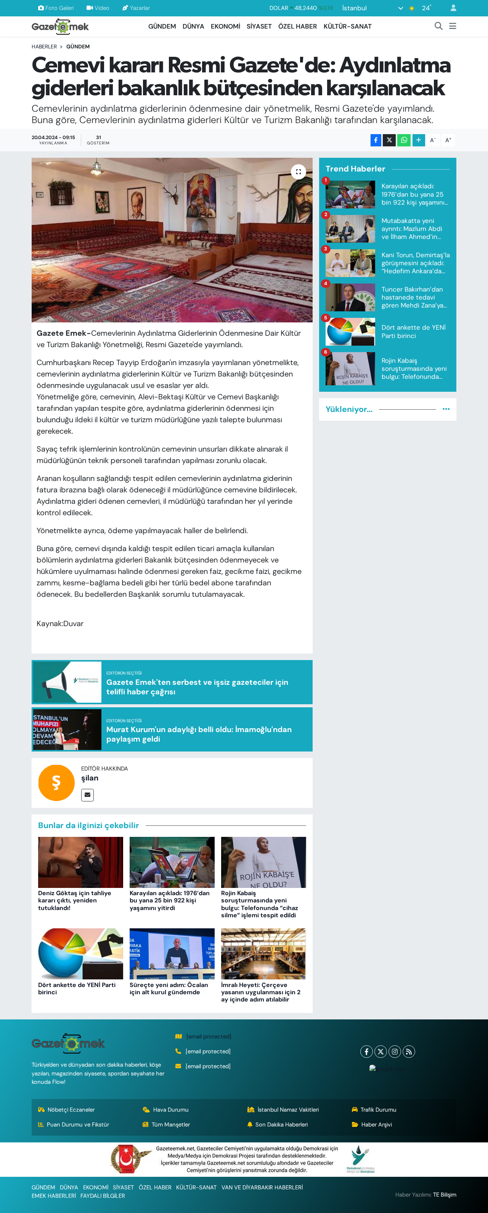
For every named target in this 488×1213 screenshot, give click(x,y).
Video (102, 8)
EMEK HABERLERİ (54, 1196)
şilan (89, 778)
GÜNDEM (162, 26)
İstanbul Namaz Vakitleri (288, 1110)
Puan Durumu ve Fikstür (78, 1124)
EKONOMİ (225, 26)
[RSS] (409, 1051)
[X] (380, 1051)
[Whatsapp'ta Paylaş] (404, 140)
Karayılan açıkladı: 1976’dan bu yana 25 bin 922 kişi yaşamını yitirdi (170, 900)
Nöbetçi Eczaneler (71, 1110)
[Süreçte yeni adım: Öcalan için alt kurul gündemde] (172, 953)
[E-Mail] (87, 795)
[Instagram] (394, 1051)
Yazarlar (140, 8)
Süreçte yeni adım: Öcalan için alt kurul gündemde (169, 988)
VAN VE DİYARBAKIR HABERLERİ (262, 1187)
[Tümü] (446, 409)
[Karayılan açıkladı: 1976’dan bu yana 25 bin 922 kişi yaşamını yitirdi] (172, 861)
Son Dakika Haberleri (281, 1124)
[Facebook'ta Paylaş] (376, 140)
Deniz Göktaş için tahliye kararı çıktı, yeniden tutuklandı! (74, 900)
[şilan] (56, 782)
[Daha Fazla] (419, 140)
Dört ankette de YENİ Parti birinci (77, 988)
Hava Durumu (171, 1110)
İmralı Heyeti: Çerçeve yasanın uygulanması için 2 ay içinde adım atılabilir (260, 992)
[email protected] (208, 1036)
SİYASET (259, 26)
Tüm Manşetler (171, 1124)
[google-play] (388, 1068)
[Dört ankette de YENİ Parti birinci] (80, 953)
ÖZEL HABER (297, 26)
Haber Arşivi (376, 1124)
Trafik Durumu (378, 1110)
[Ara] (439, 27)
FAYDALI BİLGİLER (102, 1196)
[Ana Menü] (452, 27)
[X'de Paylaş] (389, 140)
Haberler (44, 46)
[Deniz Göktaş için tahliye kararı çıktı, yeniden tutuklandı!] (80, 861)
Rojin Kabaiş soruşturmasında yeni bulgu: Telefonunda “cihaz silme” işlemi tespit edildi (259, 904)
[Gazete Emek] (60, 25)
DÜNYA (193, 26)
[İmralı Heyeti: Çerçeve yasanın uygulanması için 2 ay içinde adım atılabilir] (263, 953)
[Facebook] (366, 1051)
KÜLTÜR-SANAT (348, 26)
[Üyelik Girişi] (450, 8)
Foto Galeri (59, 8)
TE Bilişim (444, 1195)
